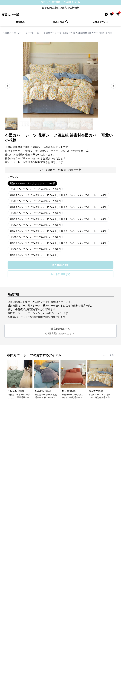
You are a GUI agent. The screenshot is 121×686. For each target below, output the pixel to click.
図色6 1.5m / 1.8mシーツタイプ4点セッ (36, 249)
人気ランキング (101, 21)
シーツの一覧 (32, 33)
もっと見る (108, 355)
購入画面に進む (60, 265)
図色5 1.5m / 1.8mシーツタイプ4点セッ (36, 237)
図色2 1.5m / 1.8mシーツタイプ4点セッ (36, 201)
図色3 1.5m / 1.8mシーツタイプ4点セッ (36, 213)
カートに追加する (60, 274)
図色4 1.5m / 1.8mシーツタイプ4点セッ (36, 225)
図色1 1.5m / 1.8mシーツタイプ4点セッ (36, 189)
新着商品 (20, 21)
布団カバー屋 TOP (12, 33)
